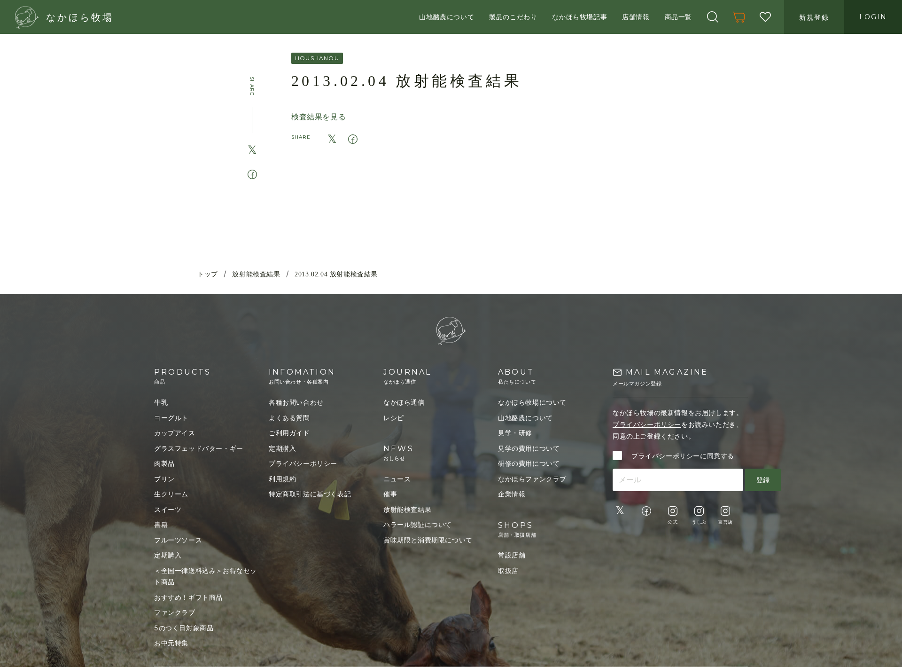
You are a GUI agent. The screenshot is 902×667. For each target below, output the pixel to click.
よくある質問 (289, 418)
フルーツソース (178, 540)
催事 (390, 494)
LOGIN (873, 17)
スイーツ (167, 509)
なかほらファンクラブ (532, 479)
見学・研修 (515, 433)
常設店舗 (511, 555)
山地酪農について (525, 418)
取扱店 (508, 570)
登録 (763, 480)
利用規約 (282, 479)
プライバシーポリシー (303, 463)
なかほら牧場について (532, 402)
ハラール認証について (417, 524)
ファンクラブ (174, 612)
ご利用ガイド (289, 433)
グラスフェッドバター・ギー (198, 448)
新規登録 (814, 17)
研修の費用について (529, 463)
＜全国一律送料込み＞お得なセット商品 (205, 576)
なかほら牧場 (80, 17)
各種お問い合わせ (296, 402)
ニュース (397, 479)
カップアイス (174, 433)
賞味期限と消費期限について (428, 540)
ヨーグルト (171, 418)
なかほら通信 (404, 402)
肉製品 (164, 463)
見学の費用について (529, 448)
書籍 (161, 524)
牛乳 (161, 402)
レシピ (393, 418)
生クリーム (171, 494)
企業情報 (511, 494)
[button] (712, 17)
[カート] (739, 17)
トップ (207, 274)
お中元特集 (171, 643)
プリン (164, 479)
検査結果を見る (318, 116)
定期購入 (167, 555)
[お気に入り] (765, 17)
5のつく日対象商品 (183, 628)
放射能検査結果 (256, 274)
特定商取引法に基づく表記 (310, 494)
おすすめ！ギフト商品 (188, 597)
